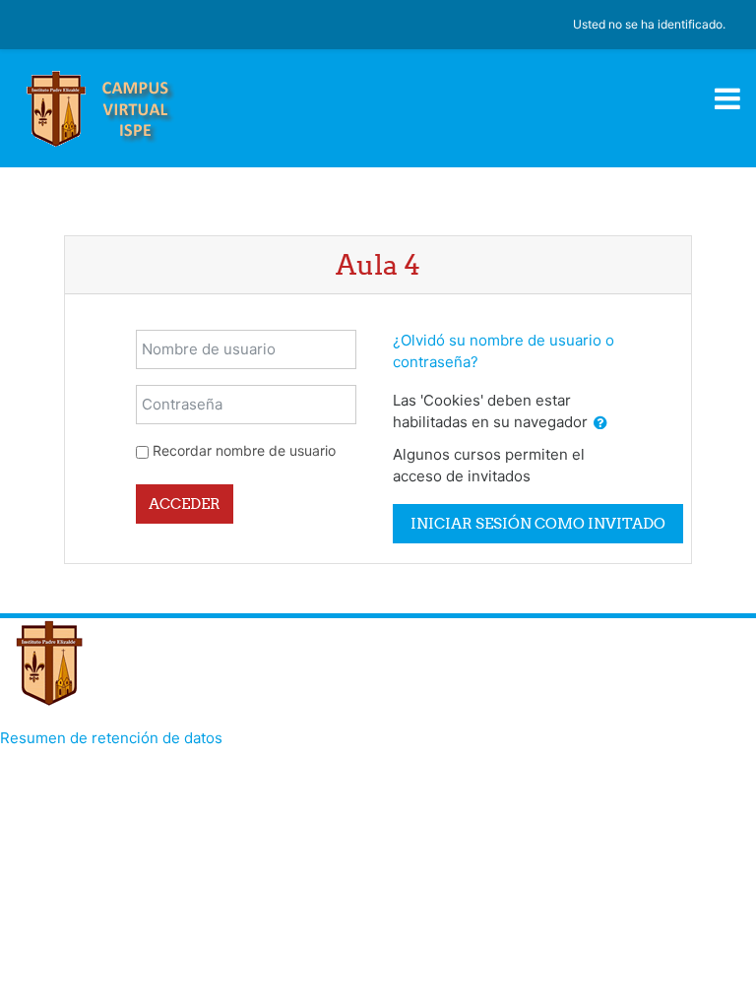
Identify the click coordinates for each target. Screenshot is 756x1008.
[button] (600, 423)
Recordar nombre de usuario (244, 450)
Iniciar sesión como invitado (537, 523)
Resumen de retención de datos (111, 737)
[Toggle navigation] (727, 98)
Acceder (184, 503)
